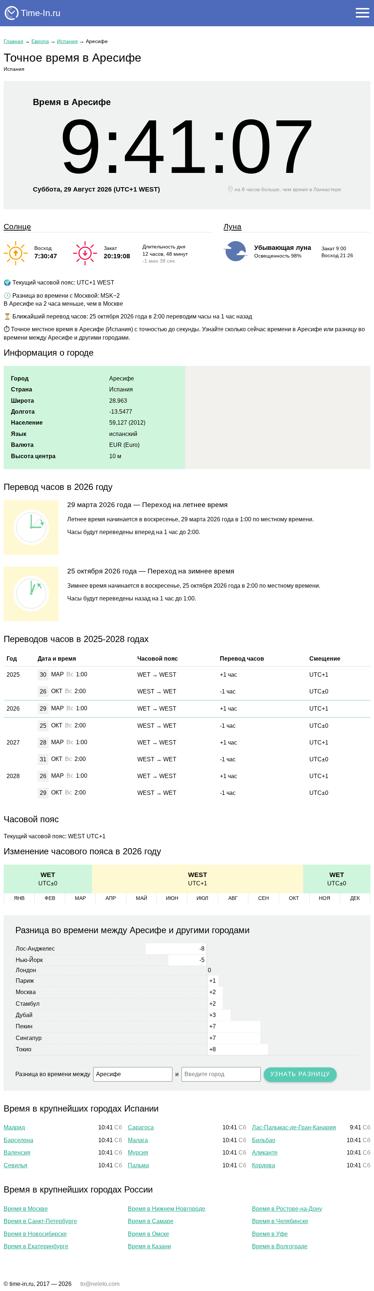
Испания (67, 41)
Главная (13, 41)
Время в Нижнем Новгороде (166, 1209)
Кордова (263, 1165)
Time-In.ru (40, 13)
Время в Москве (26, 1209)
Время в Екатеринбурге (36, 1246)
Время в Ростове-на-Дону (287, 1209)
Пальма (138, 1165)
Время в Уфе (270, 1234)
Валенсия (17, 1152)
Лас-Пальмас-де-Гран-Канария (294, 1127)
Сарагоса (141, 1127)
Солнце (17, 226)
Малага (138, 1140)
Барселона (18, 1140)
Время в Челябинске (280, 1221)
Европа (40, 41)
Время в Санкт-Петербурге (40, 1221)
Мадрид (14, 1127)
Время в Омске (148, 1234)
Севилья (15, 1165)
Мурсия (138, 1152)
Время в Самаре (150, 1221)
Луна (232, 226)
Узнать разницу (300, 1074)
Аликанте (265, 1152)
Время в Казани (149, 1246)
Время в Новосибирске (35, 1234)
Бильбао (263, 1140)
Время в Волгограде (280, 1246)
